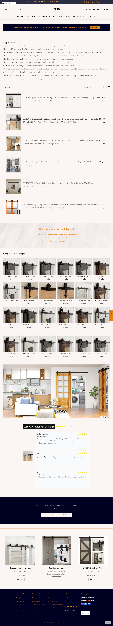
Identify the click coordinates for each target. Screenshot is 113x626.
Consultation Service (38, 604)
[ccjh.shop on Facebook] (68, 606)
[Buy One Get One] (56, 550)
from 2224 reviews (72, 427)
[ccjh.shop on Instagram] (65, 606)
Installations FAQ (37, 601)
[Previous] (101, 417)
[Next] (105, 417)
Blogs (17, 604)
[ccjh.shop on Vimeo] (76, 610)
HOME (20, 17)
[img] (60, 427)
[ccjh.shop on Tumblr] (71, 610)
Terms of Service (21, 611)
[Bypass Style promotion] (20, 550)
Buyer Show (20, 607)
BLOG (93, 17)
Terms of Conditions (54, 607)
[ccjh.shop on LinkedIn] (73, 610)
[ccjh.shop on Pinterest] (76, 606)
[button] (55, 491)
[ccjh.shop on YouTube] (71, 606)
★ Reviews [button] (111, 315)
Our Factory (20, 601)
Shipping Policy (53, 601)
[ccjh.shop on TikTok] (68, 610)
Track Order (36, 607)
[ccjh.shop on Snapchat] (65, 610)
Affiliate (35, 611)
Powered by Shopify (64, 622)
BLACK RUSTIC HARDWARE (41, 17)
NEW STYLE (64, 17)
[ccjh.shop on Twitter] (73, 606)
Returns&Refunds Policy (55, 604)
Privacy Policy (52, 598)
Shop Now (20, 579)
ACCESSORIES (80, 17)
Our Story (19, 598)
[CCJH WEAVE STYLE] (93, 550)
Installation (35, 598)
